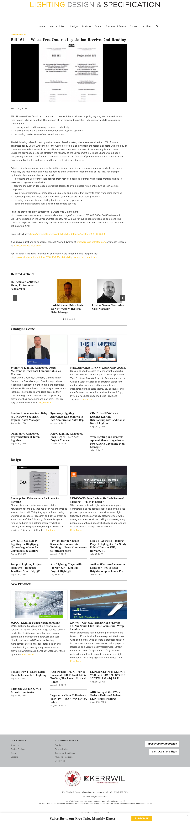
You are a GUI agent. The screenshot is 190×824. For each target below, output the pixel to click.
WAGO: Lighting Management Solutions (35, 622)
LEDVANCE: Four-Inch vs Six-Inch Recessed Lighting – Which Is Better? (97, 500)
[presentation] (68, 291)
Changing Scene (18, 35)
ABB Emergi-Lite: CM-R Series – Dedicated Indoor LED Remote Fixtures (105, 695)
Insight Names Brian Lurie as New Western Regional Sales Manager (67, 308)
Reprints (58, 745)
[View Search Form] (156, 26)
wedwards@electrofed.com (91, 242)
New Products (21, 583)
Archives (146, 26)
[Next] (122, 298)
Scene (98, 26)
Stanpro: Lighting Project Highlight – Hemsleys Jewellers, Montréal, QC (26, 568)
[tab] (63, 319)
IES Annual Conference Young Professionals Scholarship (25, 285)
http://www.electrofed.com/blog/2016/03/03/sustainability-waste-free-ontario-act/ (54, 257)
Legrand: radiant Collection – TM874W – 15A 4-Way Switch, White (68, 699)
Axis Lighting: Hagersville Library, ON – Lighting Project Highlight (66, 568)
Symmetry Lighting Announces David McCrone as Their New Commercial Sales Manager (36, 371)
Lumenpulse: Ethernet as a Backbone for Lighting (35, 500)
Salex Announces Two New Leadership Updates (98, 367)
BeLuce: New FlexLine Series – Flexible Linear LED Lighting (29, 673)
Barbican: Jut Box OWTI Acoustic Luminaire (26, 690)
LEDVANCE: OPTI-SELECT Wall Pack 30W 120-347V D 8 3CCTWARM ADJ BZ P (107, 675)
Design (74, 26)
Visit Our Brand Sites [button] (164, 751)
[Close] (187, 816)
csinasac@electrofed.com (27, 245)
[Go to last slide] (15, 298)
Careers (14, 757)
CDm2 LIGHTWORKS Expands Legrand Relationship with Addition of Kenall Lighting (107, 418)
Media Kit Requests (63, 757)
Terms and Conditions (65, 753)
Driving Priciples (18, 749)
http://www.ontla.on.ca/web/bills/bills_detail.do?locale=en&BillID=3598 (67, 234)
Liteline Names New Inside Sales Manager (108, 307)
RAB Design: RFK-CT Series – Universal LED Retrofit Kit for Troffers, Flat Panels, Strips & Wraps (68, 676)
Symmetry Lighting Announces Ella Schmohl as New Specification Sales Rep (67, 417)
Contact (134, 26)
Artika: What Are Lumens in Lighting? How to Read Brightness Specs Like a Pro (107, 568)
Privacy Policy (61, 749)
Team (13, 753)
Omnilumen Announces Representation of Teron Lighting (25, 437)
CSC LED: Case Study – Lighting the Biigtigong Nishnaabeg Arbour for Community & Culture (25, 545)
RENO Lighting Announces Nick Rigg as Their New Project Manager (66, 437)
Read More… (46, 402)
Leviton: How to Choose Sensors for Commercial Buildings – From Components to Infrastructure (68, 545)
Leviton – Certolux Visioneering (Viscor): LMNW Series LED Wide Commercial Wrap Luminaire (97, 626)
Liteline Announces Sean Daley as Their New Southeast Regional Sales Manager (29, 417)
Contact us (60, 761)
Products (86, 26)
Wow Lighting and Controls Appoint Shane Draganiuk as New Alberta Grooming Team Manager (107, 442)
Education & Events (115, 26)
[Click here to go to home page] (23, 26)
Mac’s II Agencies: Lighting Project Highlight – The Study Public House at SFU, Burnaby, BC (108, 545)
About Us (15, 745)
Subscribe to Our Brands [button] (162, 743)
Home (42, 26)
